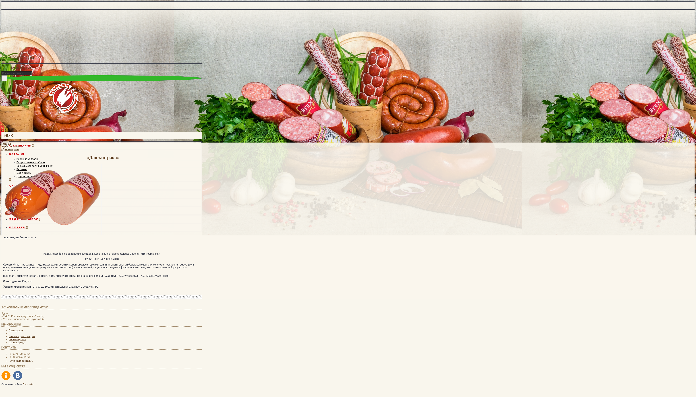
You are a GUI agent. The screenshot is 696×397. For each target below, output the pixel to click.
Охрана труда (17, 342)
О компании (16, 330)
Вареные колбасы (27, 159)
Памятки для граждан (22, 336)
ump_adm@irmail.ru (21, 360)
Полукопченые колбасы (30, 162)
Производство (17, 339)
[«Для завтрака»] (51, 234)
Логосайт (28, 384)
